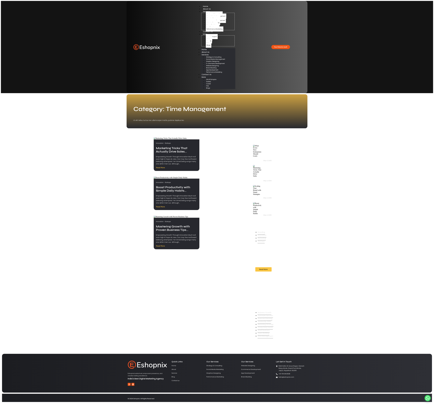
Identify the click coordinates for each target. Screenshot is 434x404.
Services (205, 54)
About (174, 369)
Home (205, 6)
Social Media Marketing (215, 369)
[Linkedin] (132, 384)
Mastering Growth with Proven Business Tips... (173, 228)
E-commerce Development (215, 63)
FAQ (207, 86)
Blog (173, 377)
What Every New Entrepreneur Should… (270, 153)
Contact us (175, 380)
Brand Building (211, 68)
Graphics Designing (213, 373)
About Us (207, 9)
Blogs (209, 45)
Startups (168, 143)
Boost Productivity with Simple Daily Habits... (173, 189)
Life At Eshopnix (211, 79)
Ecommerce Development (251, 369)
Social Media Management (215, 59)
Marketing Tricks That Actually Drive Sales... (171, 149)
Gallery (208, 82)
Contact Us (208, 31)
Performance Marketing (215, 29)
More (205, 34)
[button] (280, 47)
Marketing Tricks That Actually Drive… (270, 173)
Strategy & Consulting (213, 57)
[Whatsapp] (428, 398)
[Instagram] (129, 384)
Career (208, 84)
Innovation (160, 143)
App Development (212, 70)
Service (174, 373)
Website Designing (212, 66)
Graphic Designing (212, 61)
